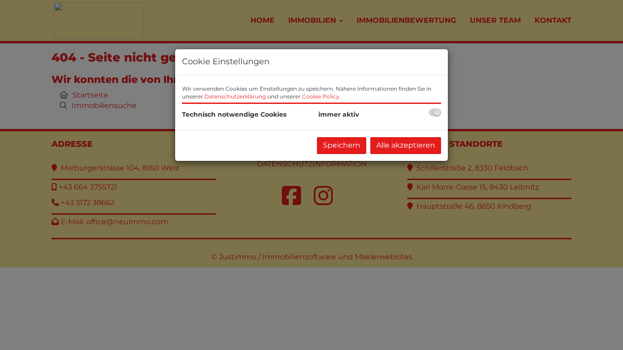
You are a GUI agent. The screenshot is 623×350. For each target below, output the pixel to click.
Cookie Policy (320, 96)
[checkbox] (435, 112)
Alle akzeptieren (405, 145)
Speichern (341, 145)
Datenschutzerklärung (235, 96)
